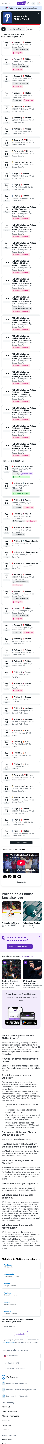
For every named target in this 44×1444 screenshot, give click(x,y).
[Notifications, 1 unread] (39, 3)
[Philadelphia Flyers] (11, 914)
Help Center (7, 1439)
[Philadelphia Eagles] (32, 914)
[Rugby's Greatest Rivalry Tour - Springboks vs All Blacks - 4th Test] (11, 973)
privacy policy (8, 1342)
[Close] (39, 936)
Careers (5, 1429)
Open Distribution (9, 1411)
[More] (38, 13)
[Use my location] (3, 29)
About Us (6, 1407)
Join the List (21, 1334)
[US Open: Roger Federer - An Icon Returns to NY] (32, 973)
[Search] (28, 3)
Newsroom (6, 1425)
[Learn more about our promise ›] (10, 1377)
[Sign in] (33, 3)
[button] (8, 3)
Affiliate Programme (10, 1416)
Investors (6, 1420)
